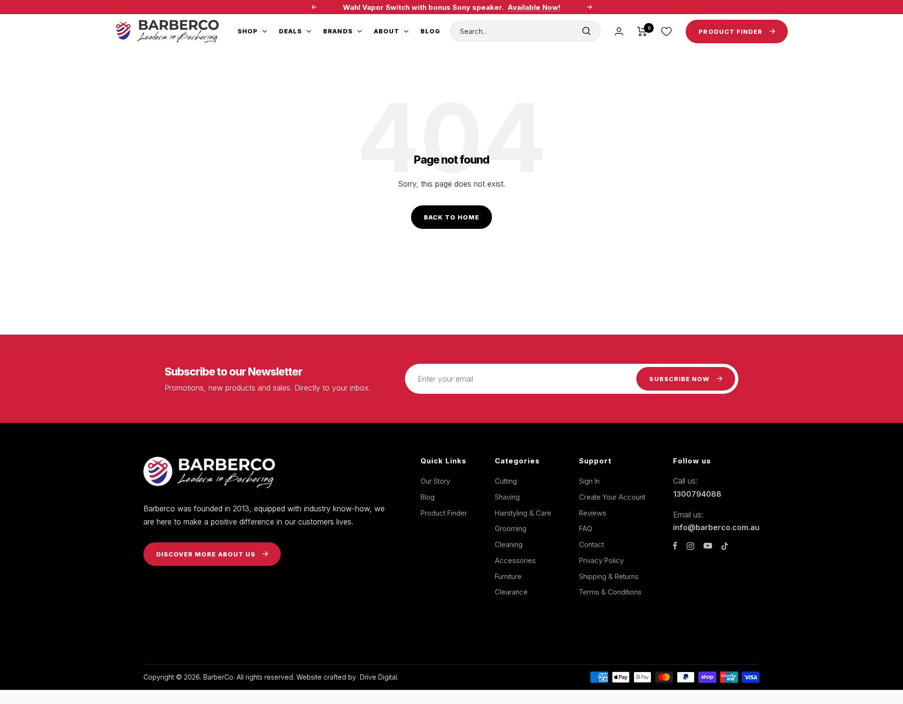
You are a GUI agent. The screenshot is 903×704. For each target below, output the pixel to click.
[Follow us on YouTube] (708, 546)
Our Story (435, 481)
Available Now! (534, 7)
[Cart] (642, 31)
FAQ (585, 528)
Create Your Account (612, 497)
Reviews (592, 512)
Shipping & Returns (609, 576)
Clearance (511, 591)
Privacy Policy (601, 560)
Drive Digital (378, 677)
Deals (290, 31)
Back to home (451, 217)
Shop (248, 31)
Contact (591, 544)
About (386, 31)
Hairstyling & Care (523, 512)
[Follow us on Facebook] (675, 546)
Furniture (508, 576)
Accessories (515, 560)
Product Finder (443, 512)
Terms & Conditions (610, 591)
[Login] (619, 31)
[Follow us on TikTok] (724, 546)
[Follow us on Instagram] (690, 546)
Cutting (506, 481)
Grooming (510, 528)
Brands (337, 31)
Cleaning (509, 544)
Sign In (589, 481)
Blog (430, 31)
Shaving (507, 497)
